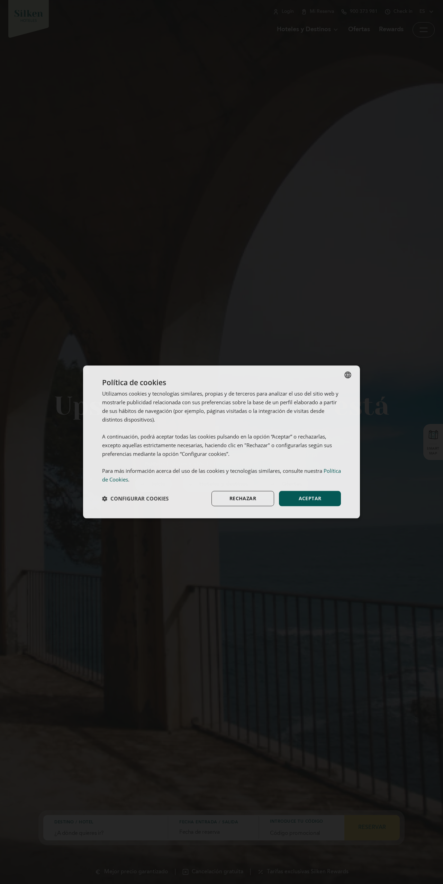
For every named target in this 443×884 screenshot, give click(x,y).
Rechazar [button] (242, 498)
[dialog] (221, 441)
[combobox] (347, 374)
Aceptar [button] (310, 498)
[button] (135, 498)
